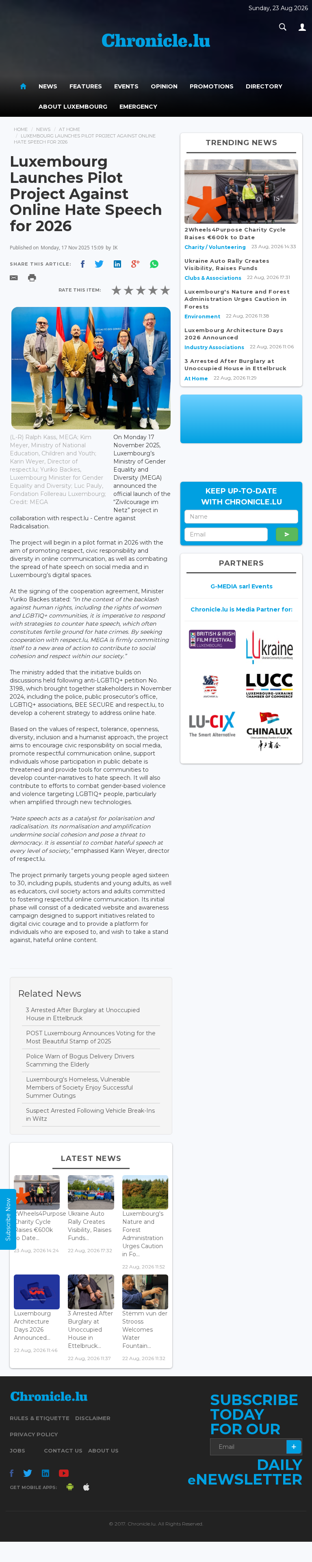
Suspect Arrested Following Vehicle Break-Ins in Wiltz (90, 1114)
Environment (202, 316)
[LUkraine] (269, 647)
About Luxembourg (73, 106)
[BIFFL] (212, 639)
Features (85, 86)
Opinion (164, 86)
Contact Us (63, 1450)
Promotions (212, 86)
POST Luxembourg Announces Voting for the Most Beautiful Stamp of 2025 (91, 1037)
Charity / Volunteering (215, 247)
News (48, 86)
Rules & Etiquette (39, 1418)
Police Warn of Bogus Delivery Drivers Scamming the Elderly (80, 1060)
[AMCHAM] (212, 686)
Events (126, 86)
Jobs (17, 1450)
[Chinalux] (269, 731)
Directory (264, 86)
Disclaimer (92, 1418)
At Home (69, 129)
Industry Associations (214, 347)
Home (21, 129)
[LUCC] (269, 685)
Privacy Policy (34, 1434)
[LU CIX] (212, 724)
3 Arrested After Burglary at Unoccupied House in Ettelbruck (83, 1014)
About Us (103, 1450)
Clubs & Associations (212, 278)
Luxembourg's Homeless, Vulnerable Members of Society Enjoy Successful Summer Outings (79, 1087)
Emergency (138, 106)
